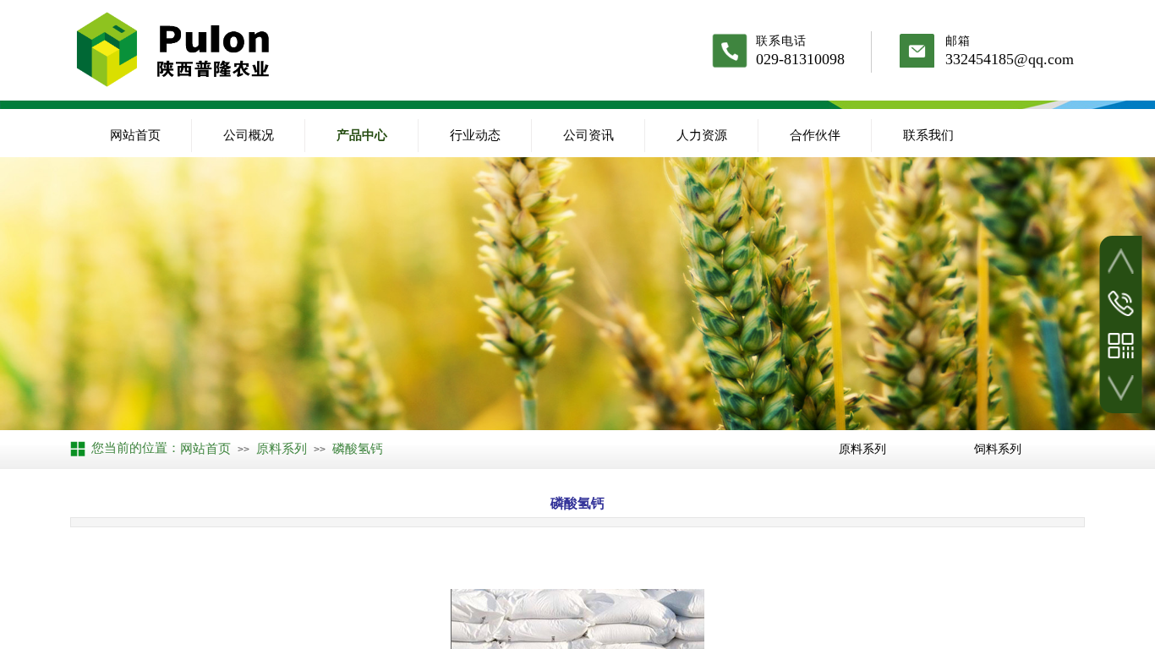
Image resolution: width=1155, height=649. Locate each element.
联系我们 (928, 135)
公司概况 (248, 135)
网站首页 (135, 135)
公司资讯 (588, 135)
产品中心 (362, 135)
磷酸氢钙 (357, 448)
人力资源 (701, 135)
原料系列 (281, 448)
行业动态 (475, 135)
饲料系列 (997, 448)
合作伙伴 (815, 135)
